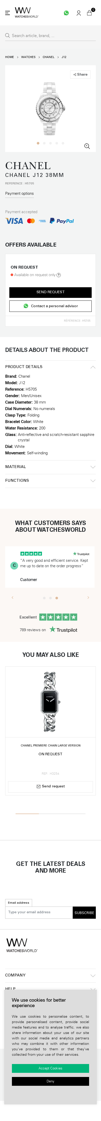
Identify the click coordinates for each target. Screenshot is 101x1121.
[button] (38, 143)
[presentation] (12, 597)
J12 (64, 57)
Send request (51, 292)
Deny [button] (50, 1081)
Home (9, 57)
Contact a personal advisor (54, 306)
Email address (18, 902)
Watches (28, 57)
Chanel (48, 57)
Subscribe (84, 913)
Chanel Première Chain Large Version (51, 745)
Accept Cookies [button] (50, 1068)
